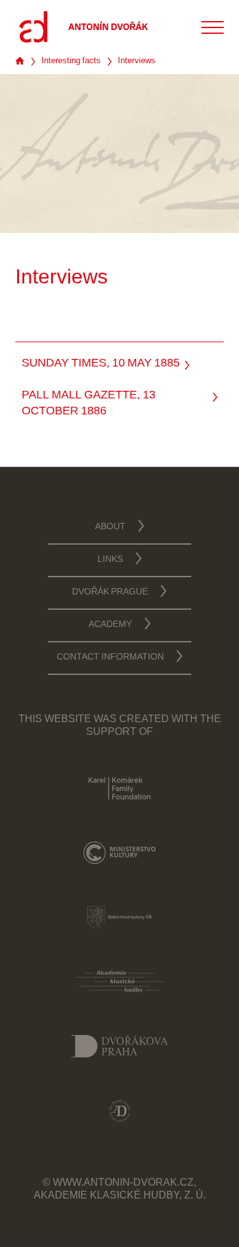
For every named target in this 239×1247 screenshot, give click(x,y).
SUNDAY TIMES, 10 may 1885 (101, 364)
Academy (110, 625)
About (110, 527)
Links (110, 559)
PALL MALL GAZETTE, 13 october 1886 (89, 404)
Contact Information (110, 657)
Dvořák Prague (110, 592)
